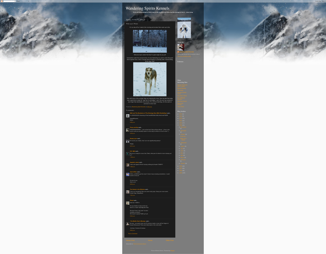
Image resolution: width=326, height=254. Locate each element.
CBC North (180, 90)
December (183, 127)
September (184, 142)
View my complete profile (184, 56)
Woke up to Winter (183, 139)
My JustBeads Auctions (181, 98)
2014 (180, 114)
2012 (180, 118)
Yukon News (180, 106)
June (182, 150)
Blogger (173, 250)
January (183, 163)
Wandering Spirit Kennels (186, 52)
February (183, 159)
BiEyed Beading (181, 88)
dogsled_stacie (134, 162)
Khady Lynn (133, 138)
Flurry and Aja (134, 127)
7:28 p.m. (132, 157)
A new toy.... (183, 136)
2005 (180, 173)
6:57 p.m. (132, 146)
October (183, 134)
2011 (180, 120)
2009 (180, 125)
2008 (180, 166)
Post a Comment (132, 233)
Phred (131, 200)
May (182, 153)
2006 (180, 170)
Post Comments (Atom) (139, 244)
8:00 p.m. (132, 230)
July (182, 148)
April (182, 155)
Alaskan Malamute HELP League (182, 85)
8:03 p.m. (132, 184)
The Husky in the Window (137, 189)
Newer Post (130, 240)
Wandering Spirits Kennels (147, 8)
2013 (180, 116)
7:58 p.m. (132, 166)
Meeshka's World (182, 95)
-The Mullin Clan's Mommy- (138, 221)
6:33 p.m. (132, 133)
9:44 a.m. (132, 216)
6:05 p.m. (132, 122)
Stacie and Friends (180, 104)
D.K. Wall (132, 151)
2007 (180, 168)
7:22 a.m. (132, 195)
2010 (180, 123)
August (183, 146)
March (182, 157)
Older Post (170, 240)
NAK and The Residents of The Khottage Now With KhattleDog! (148, 113)
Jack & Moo (133, 172)
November (183, 130)
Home (150, 240)
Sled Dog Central (182, 101)
